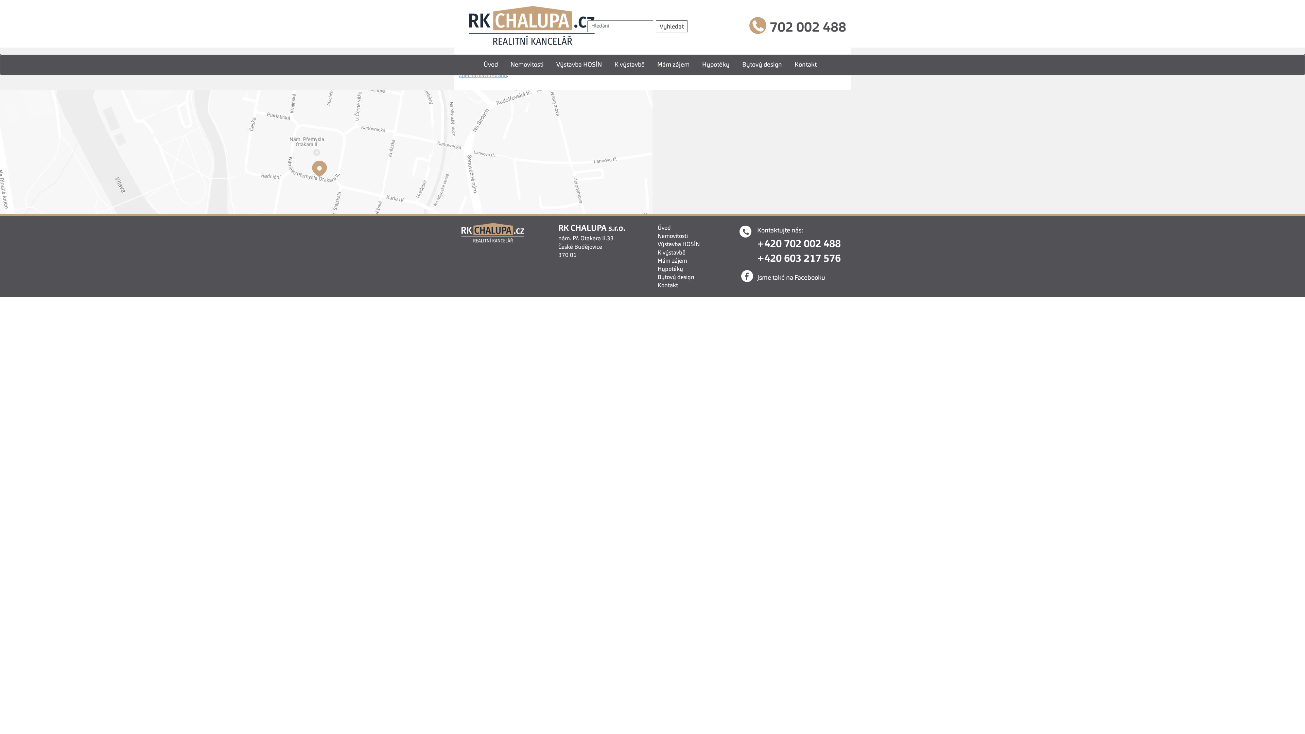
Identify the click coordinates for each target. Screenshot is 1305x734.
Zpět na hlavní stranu (483, 75)
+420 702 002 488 (799, 244)
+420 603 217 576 (799, 259)
